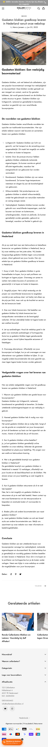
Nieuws (24, 16)
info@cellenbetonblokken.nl (12, 703)
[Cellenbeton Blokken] (24, 8)
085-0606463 (7, 700)
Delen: (4, 574)
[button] (43, 8)
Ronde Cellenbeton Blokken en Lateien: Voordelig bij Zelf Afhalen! (16, 638)
